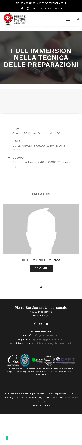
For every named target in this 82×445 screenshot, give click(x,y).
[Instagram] (27, 8)
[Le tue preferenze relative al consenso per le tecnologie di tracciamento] (7, 438)
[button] (41, 287)
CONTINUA (41, 268)
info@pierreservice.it (52, 3)
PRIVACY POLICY (41, 405)
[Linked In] (33, 8)
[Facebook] (22, 8)
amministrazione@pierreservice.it (51, 343)
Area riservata (51, 8)
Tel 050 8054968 (25, 3)
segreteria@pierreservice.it (47, 339)
